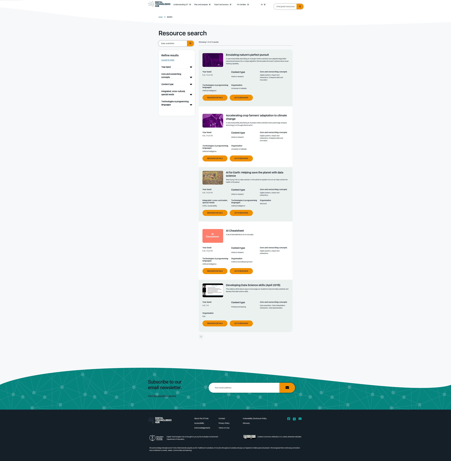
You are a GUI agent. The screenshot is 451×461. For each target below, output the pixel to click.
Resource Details (215, 98)
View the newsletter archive (162, 395)
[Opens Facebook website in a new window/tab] (288, 419)
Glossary (246, 423)
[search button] (300, 6)
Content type (167, 84)
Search (169, 17)
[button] (190, 4)
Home (161, 17)
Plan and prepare (201, 4)
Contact (222, 418)
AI (262, 4)
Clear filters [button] (167, 60)
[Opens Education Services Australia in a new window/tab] (157, 438)
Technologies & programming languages (175, 103)
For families (241, 4)
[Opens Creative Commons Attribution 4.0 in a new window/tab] (249, 438)
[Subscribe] (287, 388)
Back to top (437, 456)
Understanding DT (180, 4)
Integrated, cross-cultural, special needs (173, 93)
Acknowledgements (202, 428)
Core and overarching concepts (171, 75)
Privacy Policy (224, 423)
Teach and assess (221, 4)
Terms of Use (224, 428)
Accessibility (199, 423)
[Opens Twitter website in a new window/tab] (294, 419)
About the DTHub (201, 418)
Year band (166, 67)
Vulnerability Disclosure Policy (255, 418)
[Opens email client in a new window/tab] (300, 419)
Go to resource (241, 98)
